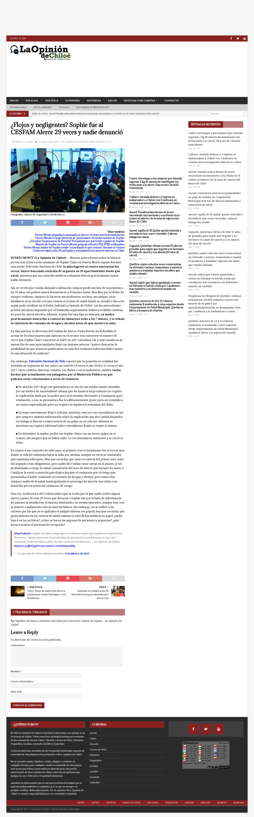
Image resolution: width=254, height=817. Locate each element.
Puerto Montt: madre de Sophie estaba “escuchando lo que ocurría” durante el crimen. (74, 247)
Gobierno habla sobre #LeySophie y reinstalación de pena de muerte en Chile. (79, 250)
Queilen (94, 766)
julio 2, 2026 (137, 314)
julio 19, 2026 (137, 192)
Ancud (93, 733)
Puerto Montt (81, 141)
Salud (112, 100)
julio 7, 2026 (137, 241)
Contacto (171, 100)
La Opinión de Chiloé (48, 141)
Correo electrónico (22, 681)
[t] (238, 38)
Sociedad (64, 107)
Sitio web (16, 691)
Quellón (94, 771)
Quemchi (94, 777)
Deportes (94, 100)
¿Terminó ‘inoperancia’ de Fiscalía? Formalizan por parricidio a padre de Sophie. (77, 241)
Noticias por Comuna (139, 100)
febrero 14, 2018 (24, 141)
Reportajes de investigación (92, 107)
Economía (72, 100)
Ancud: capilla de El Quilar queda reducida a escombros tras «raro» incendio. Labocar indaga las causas (155, 233)
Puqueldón (95, 760)
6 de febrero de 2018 (77, 553)
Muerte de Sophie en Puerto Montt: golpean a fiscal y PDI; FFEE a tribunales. (80, 244)
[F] (231, 38)
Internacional (18, 107)
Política (51, 100)
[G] (245, 38)
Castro (93, 738)
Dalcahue (95, 755)
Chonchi (94, 744)
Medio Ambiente (43, 107)
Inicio (14, 100)
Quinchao (95, 782)
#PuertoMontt (22, 533)
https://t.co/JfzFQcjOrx (27, 545)
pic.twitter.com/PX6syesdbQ (58, 545)
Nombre (16, 671)
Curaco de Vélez (98, 749)
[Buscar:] (226, 113)
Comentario (18, 645)
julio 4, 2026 (137, 296)
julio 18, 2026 (137, 207)
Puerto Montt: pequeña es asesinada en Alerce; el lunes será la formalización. (80, 234)
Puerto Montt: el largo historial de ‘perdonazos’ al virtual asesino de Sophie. (80, 238)
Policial (32, 100)
